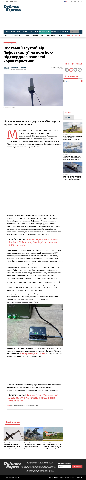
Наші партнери (51, 35)
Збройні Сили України (32, 405)
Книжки (42, 35)
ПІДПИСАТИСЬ (77, 466)
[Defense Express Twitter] (79, 2)
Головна (5, 43)
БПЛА (12, 405)
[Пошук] (80, 31)
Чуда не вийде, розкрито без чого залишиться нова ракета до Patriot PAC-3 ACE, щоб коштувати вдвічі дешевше (72, 159)
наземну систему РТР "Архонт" (32, 354)
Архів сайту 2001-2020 (73, 35)
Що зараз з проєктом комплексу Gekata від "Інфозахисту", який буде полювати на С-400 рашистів (33, 242)
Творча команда (16, 35)
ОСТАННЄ (68, 113)
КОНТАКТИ (79, 477)
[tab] (67, 113)
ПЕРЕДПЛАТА (73, 477)
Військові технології (20, 405)
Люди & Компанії (12, 43)
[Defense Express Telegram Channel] (81, 2)
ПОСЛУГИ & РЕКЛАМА (64, 477)
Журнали (26, 35)
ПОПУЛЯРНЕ (68, 117)
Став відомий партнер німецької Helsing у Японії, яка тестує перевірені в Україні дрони (12, 447)
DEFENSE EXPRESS (18, 67)
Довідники (35, 35)
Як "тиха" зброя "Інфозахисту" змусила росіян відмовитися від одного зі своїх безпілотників (33, 398)
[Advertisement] (55, 16)
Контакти (60, 35)
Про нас (7, 35)
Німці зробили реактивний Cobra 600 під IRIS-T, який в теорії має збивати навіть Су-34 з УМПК (72, 178)
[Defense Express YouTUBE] (75, 2)
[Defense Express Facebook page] (72, 2)
